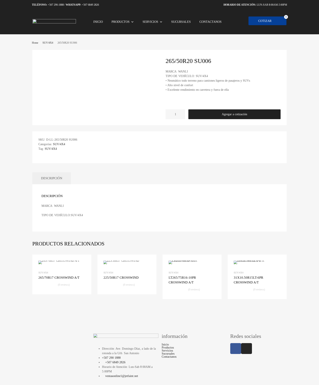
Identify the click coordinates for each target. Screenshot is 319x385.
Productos (121, 21)
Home (35, 42)
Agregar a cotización (234, 114)
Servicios (150, 21)
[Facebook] (235, 348)
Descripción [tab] (51, 178)
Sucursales (181, 21)
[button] (194, 347)
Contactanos (210, 21)
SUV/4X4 (48, 42)
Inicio (98, 21)
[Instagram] (246, 348)
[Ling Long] (54, 22)
